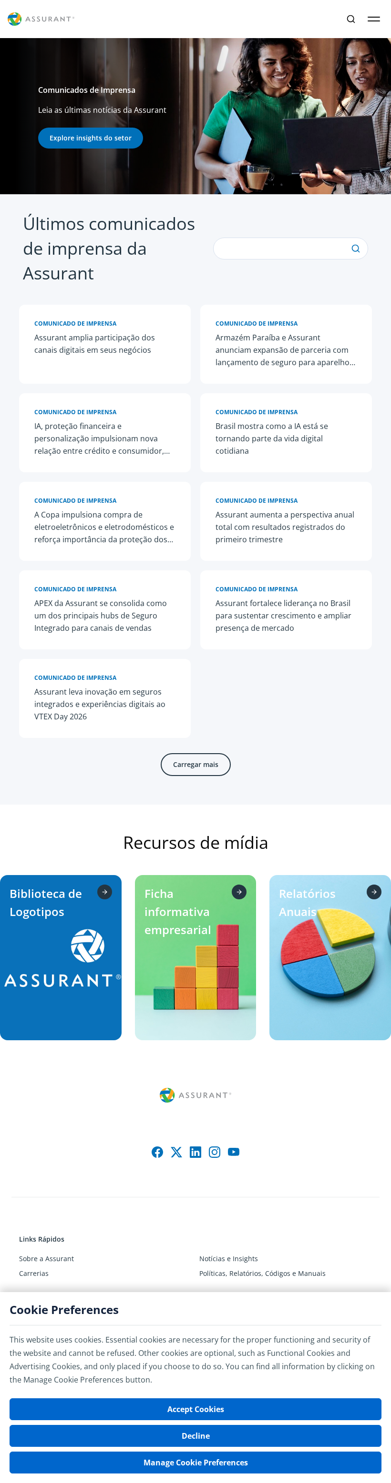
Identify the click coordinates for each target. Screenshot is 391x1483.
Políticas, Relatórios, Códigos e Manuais (262, 1273)
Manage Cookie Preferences (196, 1462)
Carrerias (34, 1273)
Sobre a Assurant (46, 1258)
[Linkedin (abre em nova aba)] (195, 1152)
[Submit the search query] (355, 248)
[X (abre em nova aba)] (176, 1152)
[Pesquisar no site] (350, 19)
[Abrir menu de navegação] (373, 19)
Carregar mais (195, 764)
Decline (196, 1436)
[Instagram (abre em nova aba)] (214, 1152)
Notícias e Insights (228, 1258)
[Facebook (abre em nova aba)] (157, 1152)
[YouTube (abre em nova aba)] (233, 1152)
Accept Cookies (195, 1409)
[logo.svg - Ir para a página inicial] (41, 19)
